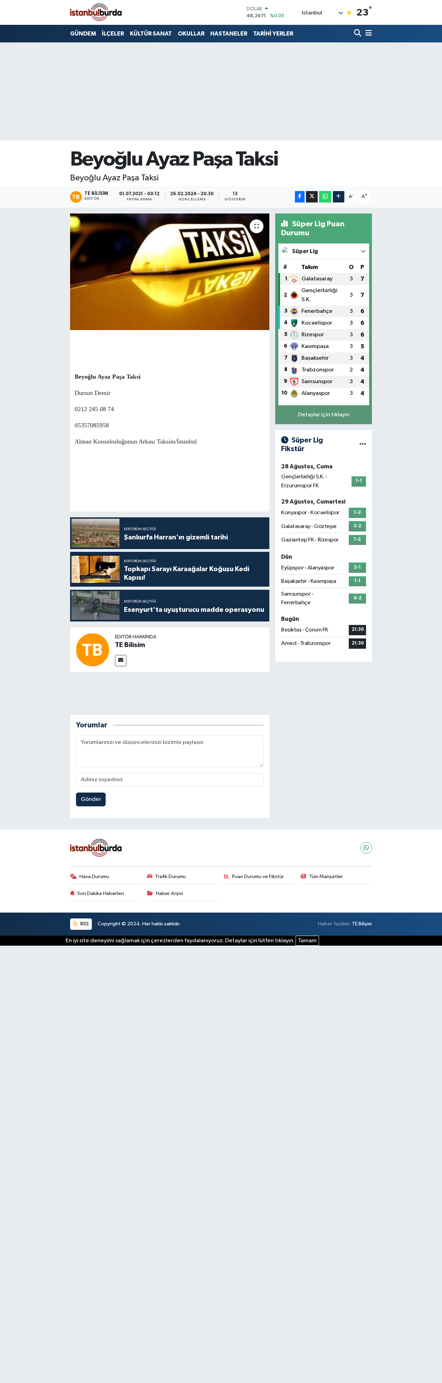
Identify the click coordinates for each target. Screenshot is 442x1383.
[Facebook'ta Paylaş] (300, 196)
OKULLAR (191, 34)
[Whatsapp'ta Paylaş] (325, 196)
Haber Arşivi (169, 893)
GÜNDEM (83, 34)
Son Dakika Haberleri (100, 893)
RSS (84, 923)
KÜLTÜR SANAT (151, 34)
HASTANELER (228, 34)
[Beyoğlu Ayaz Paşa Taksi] (169, 271)
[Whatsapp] (366, 848)
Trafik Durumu (170, 876)
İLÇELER (113, 34)
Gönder (91, 799)
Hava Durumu (94, 876)
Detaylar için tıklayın (323, 415)
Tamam (307, 941)
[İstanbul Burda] (96, 12)
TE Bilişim (362, 923)
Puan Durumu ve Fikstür (258, 876)
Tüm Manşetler (326, 876)
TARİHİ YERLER (273, 34)
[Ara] (358, 33)
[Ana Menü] (367, 33)
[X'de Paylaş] (312, 196)
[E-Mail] (120, 660)
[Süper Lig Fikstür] (362, 445)
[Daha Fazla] (338, 196)
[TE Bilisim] (92, 650)
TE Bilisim (130, 644)
